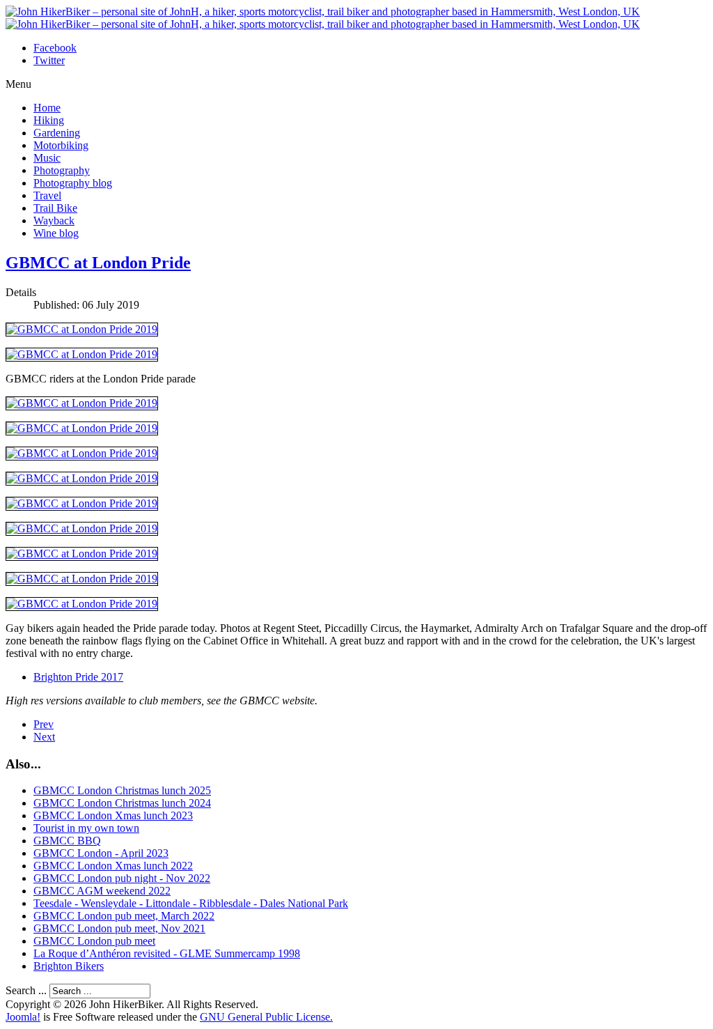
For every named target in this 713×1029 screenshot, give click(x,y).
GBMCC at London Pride (98, 263)
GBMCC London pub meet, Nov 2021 (119, 928)
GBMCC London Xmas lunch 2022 (113, 866)
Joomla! (23, 1017)
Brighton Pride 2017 (78, 677)
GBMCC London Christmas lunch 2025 (122, 790)
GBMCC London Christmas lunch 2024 (122, 803)
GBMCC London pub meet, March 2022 (123, 916)
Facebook (55, 48)
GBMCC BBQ (67, 840)
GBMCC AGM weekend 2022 (102, 891)
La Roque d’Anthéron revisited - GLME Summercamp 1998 (166, 953)
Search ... (26, 990)
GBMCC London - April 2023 (101, 853)
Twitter (49, 60)
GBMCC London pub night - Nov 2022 (121, 878)
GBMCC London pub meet (94, 941)
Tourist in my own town (86, 828)
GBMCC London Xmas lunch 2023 (113, 815)
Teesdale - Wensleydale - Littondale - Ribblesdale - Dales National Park (190, 903)
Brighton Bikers (68, 966)
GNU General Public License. (266, 1017)
